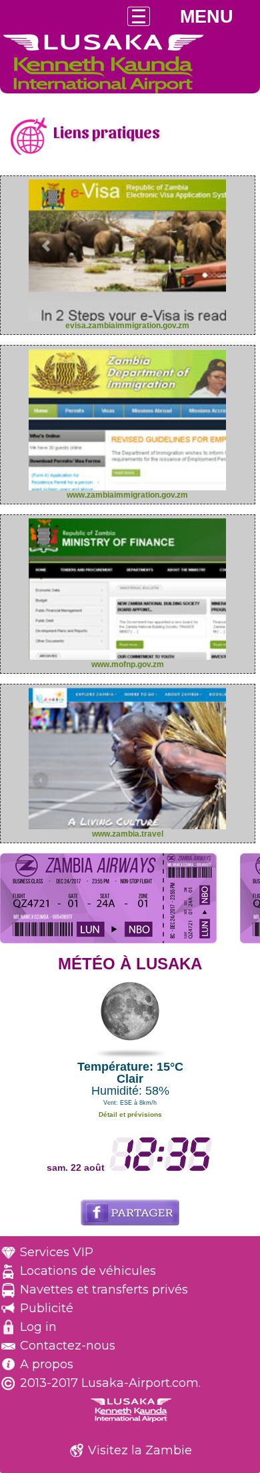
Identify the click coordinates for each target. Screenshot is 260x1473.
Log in (38, 1327)
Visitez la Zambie (140, 1450)
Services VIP (56, 1252)
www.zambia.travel (127, 834)
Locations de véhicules (88, 1271)
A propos (46, 1364)
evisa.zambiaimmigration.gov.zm (127, 325)
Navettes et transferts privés (104, 1289)
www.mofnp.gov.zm (127, 664)
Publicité (46, 1308)
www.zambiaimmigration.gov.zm (127, 495)
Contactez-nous (67, 1345)
